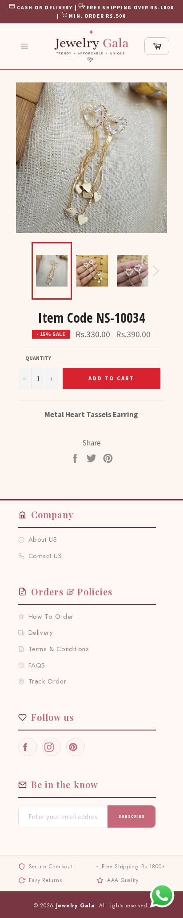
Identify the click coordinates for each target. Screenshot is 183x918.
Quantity (38, 358)
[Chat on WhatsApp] (162, 895)
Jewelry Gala (75, 906)
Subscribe (131, 816)
